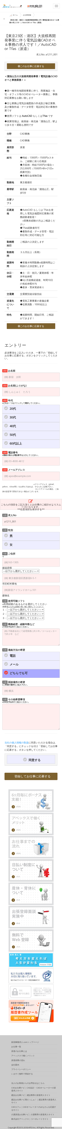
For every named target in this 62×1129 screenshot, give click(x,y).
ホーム (15, 15)
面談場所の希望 (15, 683)
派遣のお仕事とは (19, 1051)
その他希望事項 (16, 700)
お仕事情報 (27, 15)
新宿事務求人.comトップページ (25, 1042)
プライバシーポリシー (21, 1069)
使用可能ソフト (14, 600)
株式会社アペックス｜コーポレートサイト (29, 1119)
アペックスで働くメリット (23, 1055)
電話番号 (20, 453)
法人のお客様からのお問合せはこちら (28, 1083)
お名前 (9, 370)
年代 (21, 401)
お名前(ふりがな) (15, 385)
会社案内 (15, 1064)
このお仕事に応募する (32, 66)
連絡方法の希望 (14, 649)
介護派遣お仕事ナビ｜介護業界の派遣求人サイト (32, 1114)
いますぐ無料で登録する (22, 1073)
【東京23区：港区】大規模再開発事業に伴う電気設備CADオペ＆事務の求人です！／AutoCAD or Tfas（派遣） (34, 21)
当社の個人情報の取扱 (17, 742)
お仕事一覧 (16, 1046)
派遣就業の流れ (18, 1060)
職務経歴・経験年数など (18, 625)
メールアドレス (14, 469)
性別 (8, 529)
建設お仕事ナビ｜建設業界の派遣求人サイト (30, 1095)
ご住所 (9, 553)
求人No (10, 515)
